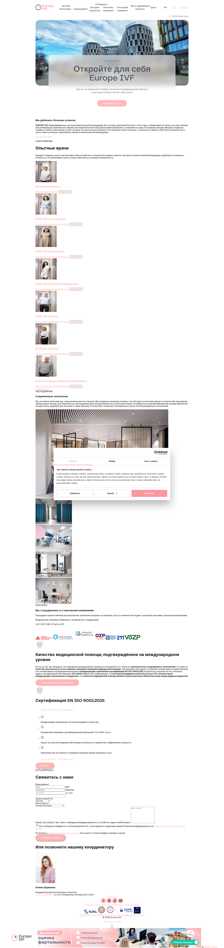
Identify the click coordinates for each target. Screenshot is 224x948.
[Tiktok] (115, 903)
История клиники (44, 137)
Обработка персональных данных (95, 915)
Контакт (184, 8)
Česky (97, 905)
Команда (78, 9)
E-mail (69, 793)
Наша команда (43, 389)
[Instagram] (109, 903)
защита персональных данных (63, 833)
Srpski (127, 905)
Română (135, 905)
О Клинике (100, 4)
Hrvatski (112, 905)
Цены (153, 8)
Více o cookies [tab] (151, 461)
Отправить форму (50, 838)
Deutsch (89, 905)
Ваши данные (42, 784)
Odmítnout (75, 493)
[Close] (112, 926)
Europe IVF (45, 7)
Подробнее (64, 192)
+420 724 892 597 (44, 895)
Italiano (120, 905)
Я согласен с (80, 833)
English (103, 905)
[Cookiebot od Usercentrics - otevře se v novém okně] (156, 453)
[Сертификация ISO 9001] (137, 913)
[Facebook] (104, 903)
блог (85, 9)
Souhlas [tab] (73, 461)
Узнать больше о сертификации (57, 683)
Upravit (110, 493)
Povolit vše (149, 493)
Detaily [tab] (112, 461)
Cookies (116, 915)
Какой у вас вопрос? (45, 823)
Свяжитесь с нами (112, 103)
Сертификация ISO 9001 (132, 915)
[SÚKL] (90, 913)
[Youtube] (120, 903)
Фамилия (69, 790)
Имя (67, 787)
